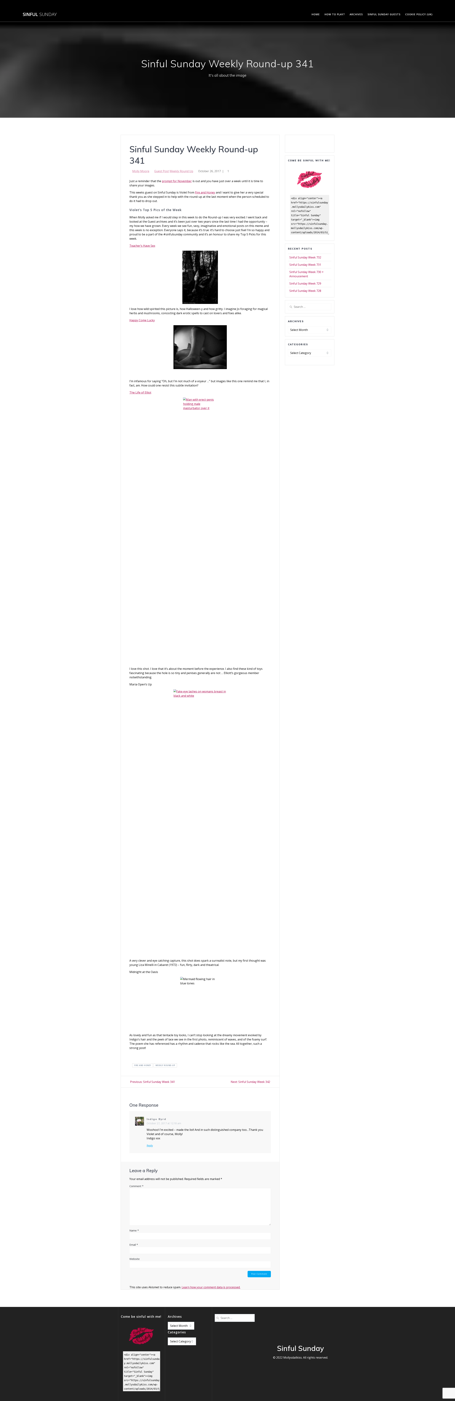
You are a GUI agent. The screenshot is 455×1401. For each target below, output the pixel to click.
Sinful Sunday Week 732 (305, 257)
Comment (136, 1186)
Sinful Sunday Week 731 (305, 265)
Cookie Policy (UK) (418, 14)
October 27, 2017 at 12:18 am (164, 1123)
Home (316, 14)
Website (134, 1259)
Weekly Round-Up (165, 1065)
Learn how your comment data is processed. (211, 1287)
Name (134, 1230)
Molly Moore (140, 171)
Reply (150, 1145)
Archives (356, 14)
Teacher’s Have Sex (142, 246)
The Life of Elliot (140, 392)
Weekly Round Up (181, 171)
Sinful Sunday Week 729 (305, 283)
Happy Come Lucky (142, 320)
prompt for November (177, 181)
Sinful (40, 14)
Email (133, 1244)
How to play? (335, 14)
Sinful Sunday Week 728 (305, 291)
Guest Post (161, 171)
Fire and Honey (205, 192)
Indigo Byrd (156, 1119)
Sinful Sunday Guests (384, 14)
